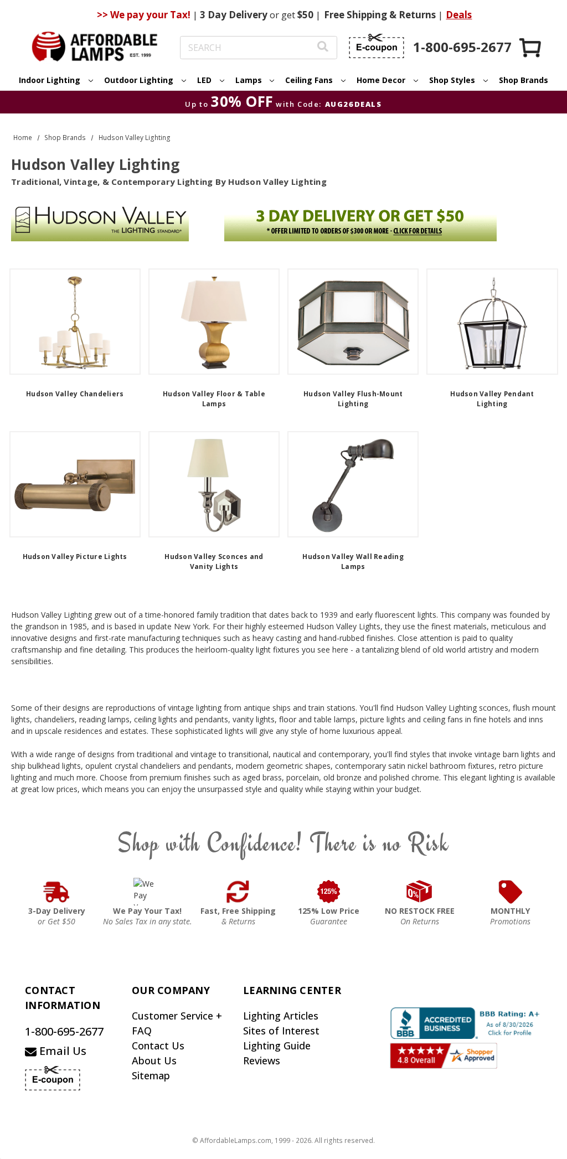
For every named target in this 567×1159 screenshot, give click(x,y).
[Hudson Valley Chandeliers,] (75, 321)
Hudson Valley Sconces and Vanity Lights (213, 561)
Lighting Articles (280, 1015)
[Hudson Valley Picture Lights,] (75, 484)
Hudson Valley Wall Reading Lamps (353, 561)
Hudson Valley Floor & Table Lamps (214, 398)
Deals (459, 14)
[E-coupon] (377, 46)
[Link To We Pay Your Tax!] (147, 892)
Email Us (61, 1050)
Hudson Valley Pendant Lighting (492, 398)
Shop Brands (523, 80)
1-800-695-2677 (64, 1031)
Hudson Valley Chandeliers (74, 394)
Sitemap (151, 1075)
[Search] (323, 47)
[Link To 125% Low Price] (329, 892)
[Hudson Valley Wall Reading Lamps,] (353, 484)
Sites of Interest (281, 1030)
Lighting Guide (277, 1045)
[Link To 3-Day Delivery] (56, 892)
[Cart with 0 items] (531, 47)
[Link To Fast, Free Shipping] (238, 892)
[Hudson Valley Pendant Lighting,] (492, 321)
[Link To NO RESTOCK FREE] (420, 892)
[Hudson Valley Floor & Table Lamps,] (214, 321)
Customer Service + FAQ (177, 1023)
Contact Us (158, 1045)
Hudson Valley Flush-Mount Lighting (353, 398)
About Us (154, 1060)
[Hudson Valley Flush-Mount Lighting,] (353, 321)
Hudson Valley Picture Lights (75, 556)
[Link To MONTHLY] (510, 892)
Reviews (261, 1060)
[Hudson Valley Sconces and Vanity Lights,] (214, 484)
